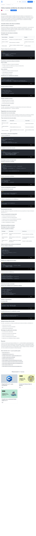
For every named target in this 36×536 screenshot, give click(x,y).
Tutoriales (8, 4)
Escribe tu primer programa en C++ (8, 358)
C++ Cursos (21, 372)
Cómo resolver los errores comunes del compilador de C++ (12, 366)
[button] (20, 2)
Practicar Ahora (14, 10)
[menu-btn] (34, 2)
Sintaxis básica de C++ (6, 352)
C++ (12, 4)
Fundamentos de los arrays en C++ (8, 354)
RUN (31, 83)
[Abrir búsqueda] (18, 2)
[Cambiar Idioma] (20, 2)
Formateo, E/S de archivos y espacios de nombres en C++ (12, 355)
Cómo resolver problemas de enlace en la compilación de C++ (12, 363)
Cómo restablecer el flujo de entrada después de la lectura (12, 360)
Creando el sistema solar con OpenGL (8, 357)
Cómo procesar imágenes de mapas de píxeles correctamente (12, 361)
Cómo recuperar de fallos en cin (7, 364)
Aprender (3, 4)
